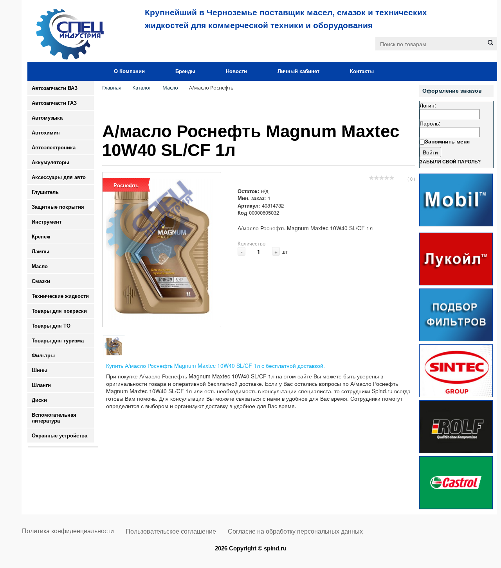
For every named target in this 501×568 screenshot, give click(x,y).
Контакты (362, 71)
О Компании (129, 71)
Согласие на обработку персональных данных (295, 531)
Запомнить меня (447, 141)
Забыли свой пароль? (450, 162)
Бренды (185, 71)
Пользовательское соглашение (171, 531)
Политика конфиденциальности (68, 531)
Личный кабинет (298, 71)
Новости (236, 71)
